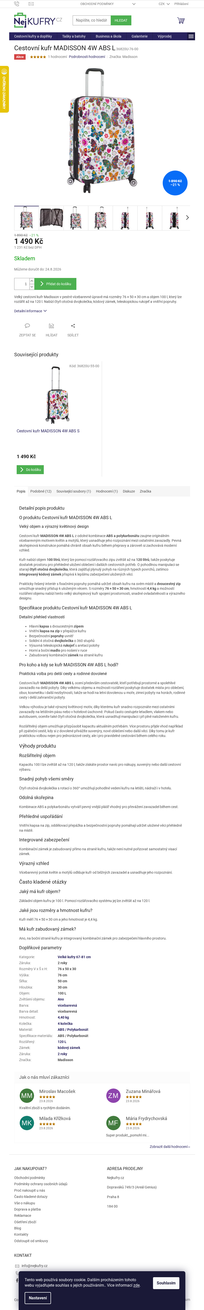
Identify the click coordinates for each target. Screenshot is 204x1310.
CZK (162, 4)
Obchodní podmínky (97, 4)
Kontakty (21, 1234)
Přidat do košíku (58, 284)
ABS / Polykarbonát (73, 1030)
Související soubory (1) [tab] (73, 491)
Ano (61, 999)
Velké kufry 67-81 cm (74, 957)
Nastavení (38, 1298)
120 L (62, 1042)
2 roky (62, 1054)
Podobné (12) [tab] (40, 491)
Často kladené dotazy (31, 1197)
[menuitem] (33, 36)
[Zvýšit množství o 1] (31, 281)
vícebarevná (67, 1005)
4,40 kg (63, 1017)
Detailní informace (28, 311)
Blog (17, 1228)
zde (136, 1285)
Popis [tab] (21, 491)
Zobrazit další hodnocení (169, 1147)
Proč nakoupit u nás (29, 1190)
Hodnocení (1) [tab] (107, 491)
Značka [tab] (145, 491)
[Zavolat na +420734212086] (21, 3)
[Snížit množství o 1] (31, 287)
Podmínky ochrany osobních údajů (40, 1184)
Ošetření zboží (25, 1222)
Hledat (121, 20)
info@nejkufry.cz (35, 1266)
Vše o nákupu (24, 1203)
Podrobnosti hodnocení (87, 57)
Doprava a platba (27, 1209)
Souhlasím (166, 1283)
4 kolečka (65, 1024)
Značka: (123, 57)
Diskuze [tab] (129, 491)
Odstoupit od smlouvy (31, 1241)
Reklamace (22, 1216)
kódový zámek (69, 1048)
